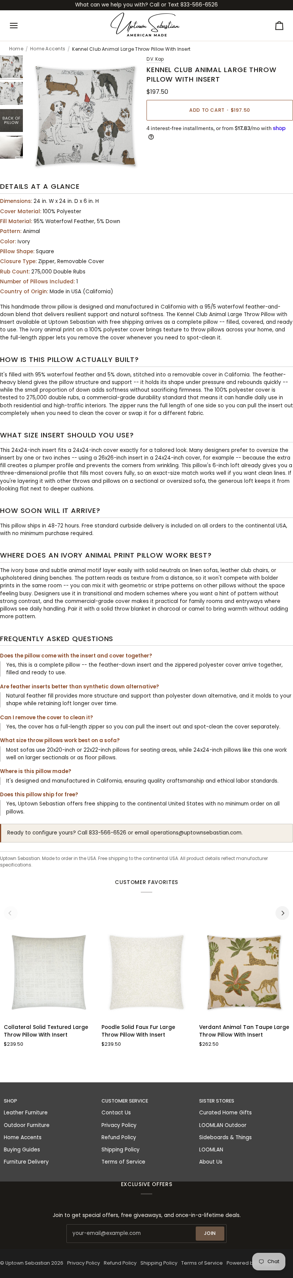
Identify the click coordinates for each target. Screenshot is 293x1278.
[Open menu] (20, 25)
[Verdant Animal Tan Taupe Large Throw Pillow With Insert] (244, 972)
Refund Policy (118, 1137)
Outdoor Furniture (27, 1125)
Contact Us (116, 1112)
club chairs (254, 570)
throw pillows (207, 329)
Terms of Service (123, 1161)
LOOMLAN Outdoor (222, 1125)
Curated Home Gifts (225, 1112)
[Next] (282, 913)
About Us (210, 1161)
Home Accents (47, 49)
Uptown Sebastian (27, 1263)
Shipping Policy (120, 1149)
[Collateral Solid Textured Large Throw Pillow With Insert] (49, 972)
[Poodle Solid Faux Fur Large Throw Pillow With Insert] (146, 972)
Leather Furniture (26, 1112)
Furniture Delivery (26, 1161)
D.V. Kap (155, 59)
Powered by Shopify (251, 1263)
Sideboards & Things (225, 1137)
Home (16, 49)
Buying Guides (22, 1149)
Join (210, 1233)
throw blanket (132, 608)
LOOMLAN (211, 1149)
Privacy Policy (119, 1125)
